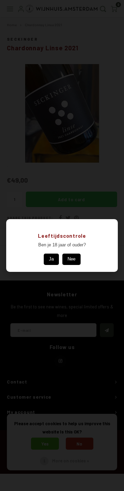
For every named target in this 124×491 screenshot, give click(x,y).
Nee (71, 259)
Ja (51, 259)
